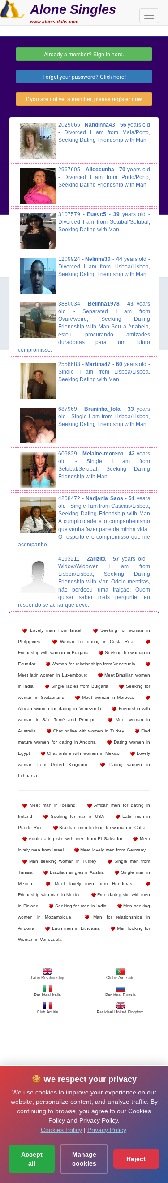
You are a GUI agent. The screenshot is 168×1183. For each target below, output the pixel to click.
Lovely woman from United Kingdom (84, 759)
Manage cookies (84, 1159)
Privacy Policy (106, 1129)
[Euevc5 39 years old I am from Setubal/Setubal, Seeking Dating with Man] (38, 231)
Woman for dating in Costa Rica (95, 641)
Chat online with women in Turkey (87, 730)
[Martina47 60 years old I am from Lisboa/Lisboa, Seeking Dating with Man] (38, 381)
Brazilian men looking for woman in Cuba (102, 827)
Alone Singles (73, 9)
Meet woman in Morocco (107, 697)
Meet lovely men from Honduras (91, 883)
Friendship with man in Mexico (49, 894)
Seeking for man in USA (76, 816)
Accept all (32, 1159)
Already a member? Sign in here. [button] (84, 54)
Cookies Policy (61, 1129)
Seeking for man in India (80, 905)
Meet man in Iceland (51, 805)
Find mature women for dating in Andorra (84, 736)
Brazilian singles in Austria (76, 872)
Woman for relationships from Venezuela (92, 663)
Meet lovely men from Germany (112, 849)
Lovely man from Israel (54, 630)
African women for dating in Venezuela (59, 708)
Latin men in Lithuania (74, 928)
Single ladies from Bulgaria (78, 686)
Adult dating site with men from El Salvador (74, 838)
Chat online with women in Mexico (82, 753)
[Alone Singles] (12, 8)
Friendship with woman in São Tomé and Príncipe (84, 714)
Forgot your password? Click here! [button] (84, 76)
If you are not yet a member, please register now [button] (84, 98)
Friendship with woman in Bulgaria (53, 652)
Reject (136, 1158)
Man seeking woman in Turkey (61, 861)
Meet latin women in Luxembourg (53, 674)
